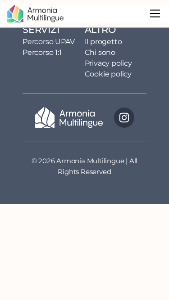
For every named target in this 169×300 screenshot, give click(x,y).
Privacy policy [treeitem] (108, 63)
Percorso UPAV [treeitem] (48, 41)
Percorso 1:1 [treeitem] (42, 52)
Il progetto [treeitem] (103, 41)
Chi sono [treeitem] (100, 52)
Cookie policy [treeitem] (108, 74)
